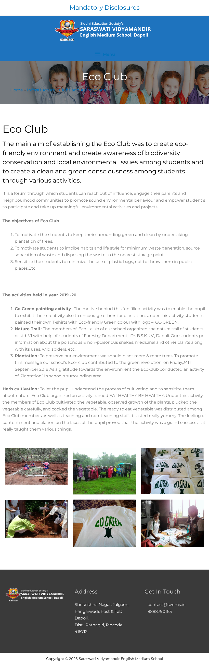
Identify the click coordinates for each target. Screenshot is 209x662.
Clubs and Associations (82, 90)
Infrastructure (41, 90)
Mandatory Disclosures (105, 7)
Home (16, 90)
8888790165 (158, 611)
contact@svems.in (167, 604)
